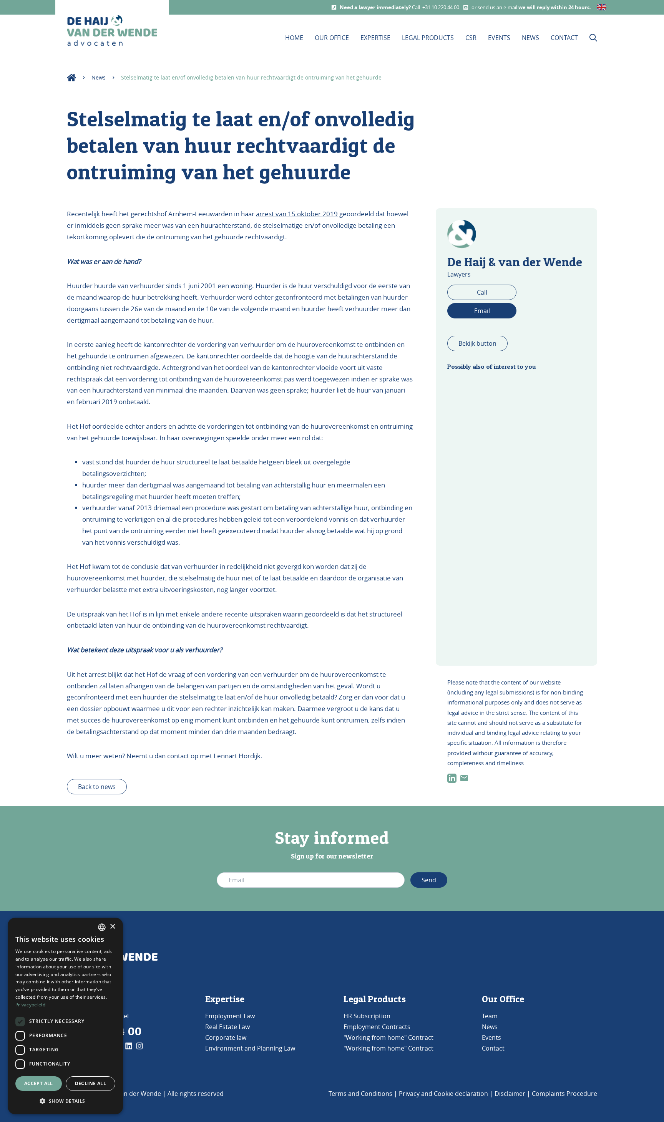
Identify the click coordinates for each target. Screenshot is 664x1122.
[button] (65, 1101)
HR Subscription (367, 1016)
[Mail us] (465, 7)
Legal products (428, 37)
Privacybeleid (30, 1004)
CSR (470, 37)
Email (482, 311)
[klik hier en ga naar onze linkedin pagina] (129, 1046)
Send (429, 880)
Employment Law (230, 1016)
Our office (332, 37)
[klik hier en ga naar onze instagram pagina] (139, 1046)
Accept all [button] (38, 1083)
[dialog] (65, 1016)
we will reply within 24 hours (553, 7)
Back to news (97, 786)
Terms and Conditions (360, 1093)
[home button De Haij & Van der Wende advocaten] (112, 30)
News (530, 37)
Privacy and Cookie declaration (443, 1093)
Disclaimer (510, 1093)
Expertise (375, 37)
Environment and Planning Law (250, 1048)
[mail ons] (464, 778)
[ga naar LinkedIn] (451, 778)
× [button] (112, 927)
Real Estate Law (227, 1027)
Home (294, 37)
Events (499, 37)
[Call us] (334, 7)
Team (490, 1016)
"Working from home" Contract (388, 1037)
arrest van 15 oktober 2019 (297, 213)
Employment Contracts (377, 1027)
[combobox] (102, 927)
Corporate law (225, 1037)
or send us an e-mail (494, 7)
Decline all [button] (90, 1083)
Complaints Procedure (564, 1093)
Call (482, 292)
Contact (564, 37)
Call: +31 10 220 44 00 (435, 7)
